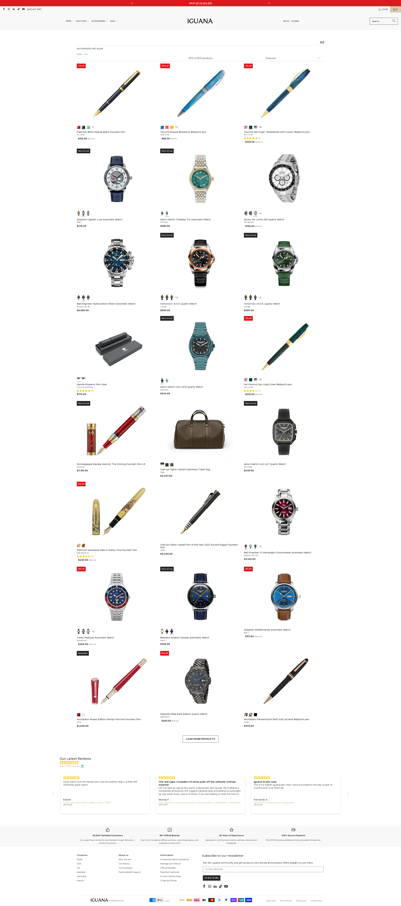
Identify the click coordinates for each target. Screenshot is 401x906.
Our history (124, 863)
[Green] (88, 127)
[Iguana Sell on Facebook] (3, 9)
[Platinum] (246, 714)
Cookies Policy (316, 901)
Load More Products (200, 739)
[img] (202, 762)
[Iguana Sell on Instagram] (8, 9)
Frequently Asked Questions (174, 859)
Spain (80, 859)
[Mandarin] (172, 127)
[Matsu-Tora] (83, 545)
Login (384, 9)
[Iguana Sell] (200, 21)
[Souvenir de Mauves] (246, 127)
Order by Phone (168, 880)
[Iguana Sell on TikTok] (18, 9)
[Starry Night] (255, 127)
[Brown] (162, 464)
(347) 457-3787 (34, 9)
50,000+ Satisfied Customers (108, 835)
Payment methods (169, 872)
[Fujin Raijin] (79, 545)
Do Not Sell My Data (170, 876)
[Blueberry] (162, 127)
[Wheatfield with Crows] (251, 127)
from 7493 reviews (70, 766)
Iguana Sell (119, 901)
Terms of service (286, 901)
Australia (81, 872)
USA (79, 863)
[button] (70, 21)
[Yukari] (83, 379)
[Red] (79, 127)
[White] (83, 213)
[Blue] (162, 213)
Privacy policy (301, 901)
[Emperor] (79, 379)
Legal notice (271, 901)
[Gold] (255, 714)
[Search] (394, 21)
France (80, 880)
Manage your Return (170, 863)
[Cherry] (167, 127)
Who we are (125, 859)
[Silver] (79, 631)
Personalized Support (130, 872)
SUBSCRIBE (211, 878)
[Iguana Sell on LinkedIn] (13, 9)
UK (78, 868)
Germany (81, 876)
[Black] (83, 127)
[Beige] (79, 213)
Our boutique (125, 868)
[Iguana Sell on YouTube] (23, 9)
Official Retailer (168, 868)
